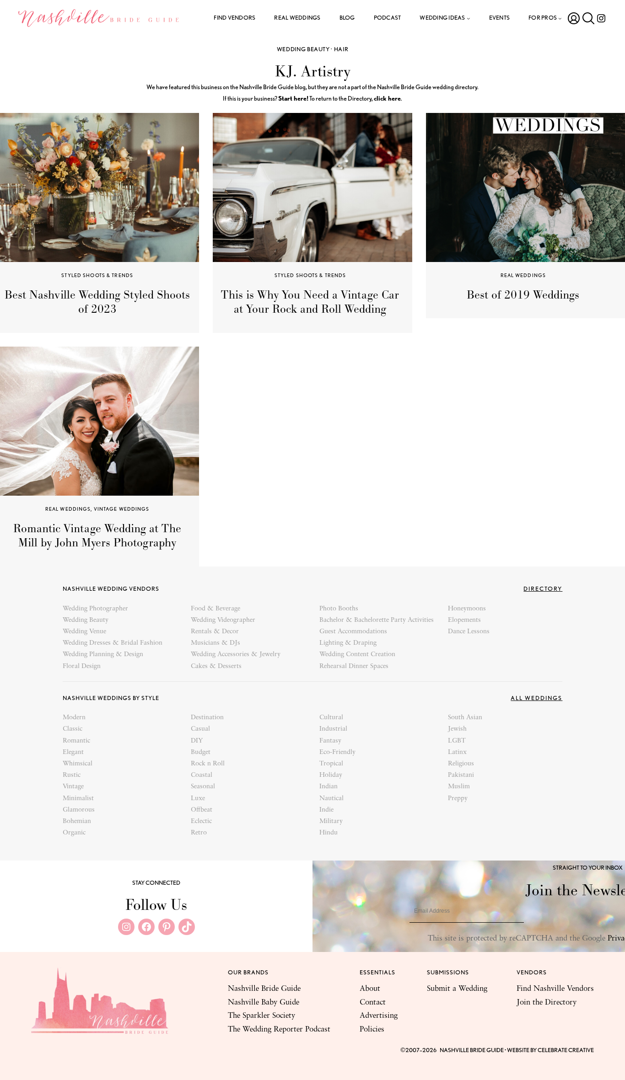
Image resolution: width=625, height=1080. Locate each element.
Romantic (76, 741)
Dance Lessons (469, 631)
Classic (72, 729)
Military (331, 821)
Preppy (458, 798)
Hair (341, 49)
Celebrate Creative (566, 1050)
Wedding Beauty (303, 49)
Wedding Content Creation (357, 654)
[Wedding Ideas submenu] (468, 18)
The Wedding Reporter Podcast (279, 1029)
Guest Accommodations (353, 631)
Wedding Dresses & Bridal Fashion (112, 643)
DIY (197, 741)
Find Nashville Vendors (555, 989)
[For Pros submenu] (560, 18)
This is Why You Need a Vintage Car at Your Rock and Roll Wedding (310, 302)
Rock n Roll (208, 763)
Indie (326, 810)
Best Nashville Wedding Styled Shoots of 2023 (97, 302)
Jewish (457, 729)
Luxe (198, 798)
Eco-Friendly (337, 752)
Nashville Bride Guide (264, 989)
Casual (200, 729)
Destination (207, 717)
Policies (372, 1029)
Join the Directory (547, 1002)
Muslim (459, 786)
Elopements (464, 620)
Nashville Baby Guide (263, 1002)
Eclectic (201, 821)
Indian (328, 786)
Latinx (457, 752)
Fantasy (330, 741)
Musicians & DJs (215, 643)
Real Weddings (523, 275)
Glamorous (79, 810)
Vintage (73, 786)
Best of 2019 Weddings (523, 295)
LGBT (457, 741)
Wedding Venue (84, 631)
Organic (74, 832)
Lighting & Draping (348, 643)
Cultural (331, 717)
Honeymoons (467, 608)
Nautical (331, 798)
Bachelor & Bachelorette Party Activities (376, 620)
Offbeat (201, 810)
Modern (74, 717)
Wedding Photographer (95, 608)
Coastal (201, 775)
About (370, 989)
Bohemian (77, 821)
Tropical (331, 763)
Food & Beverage (215, 608)
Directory (542, 588)
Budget (200, 752)
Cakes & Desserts (216, 666)
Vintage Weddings (122, 509)
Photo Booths (338, 608)
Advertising (379, 1016)
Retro (199, 832)
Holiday (330, 775)
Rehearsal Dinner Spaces (353, 666)
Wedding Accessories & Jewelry (235, 654)
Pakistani (461, 775)
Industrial (333, 729)
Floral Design (82, 666)
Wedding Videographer (223, 620)
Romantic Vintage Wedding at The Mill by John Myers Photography (97, 535)
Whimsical (77, 763)
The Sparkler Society (261, 1016)
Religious (461, 763)
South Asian (465, 717)
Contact (373, 1002)
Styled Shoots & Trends (97, 275)
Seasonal (203, 786)
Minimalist (78, 798)
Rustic (72, 775)
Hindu (328, 832)
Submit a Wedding (457, 989)
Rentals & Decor (215, 631)
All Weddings (536, 698)
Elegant (73, 752)
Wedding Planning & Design (103, 654)
